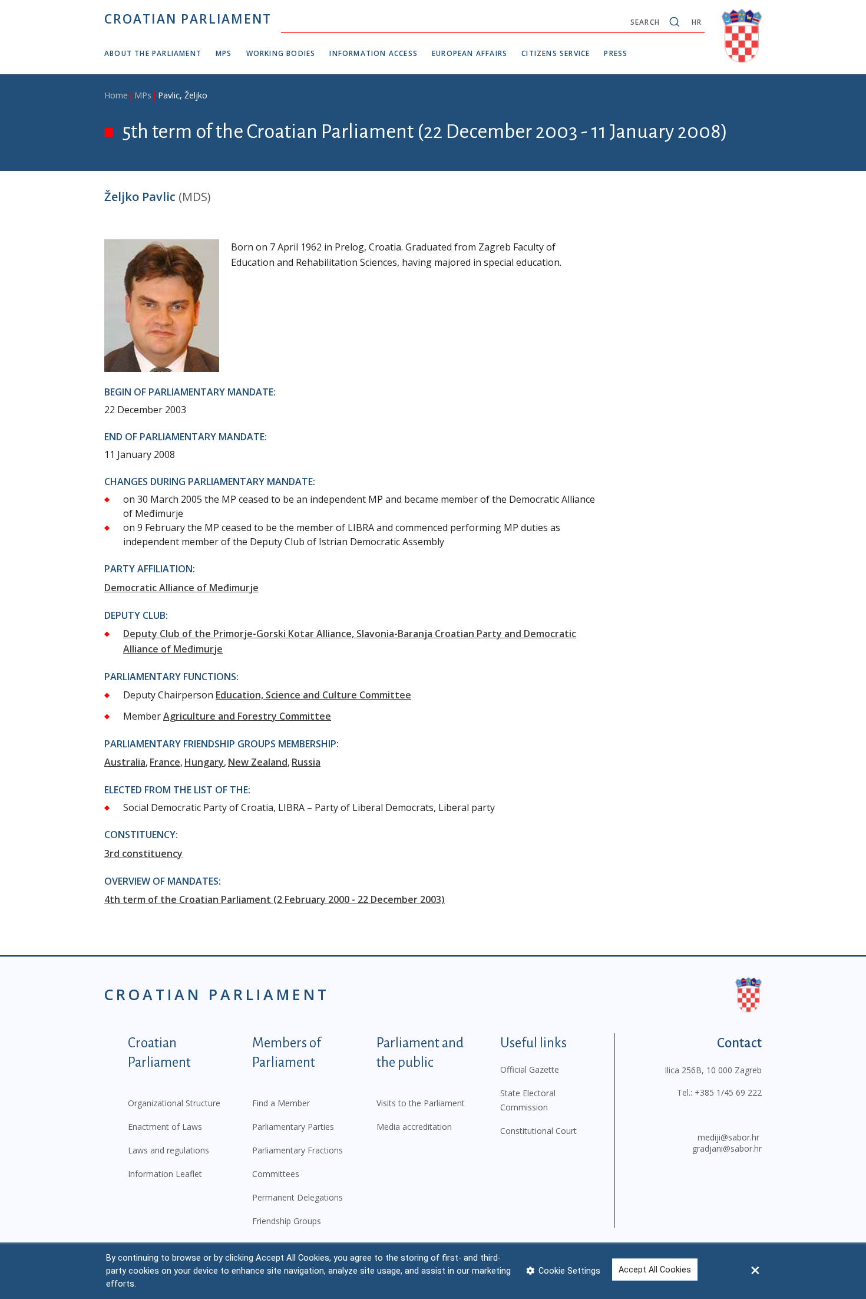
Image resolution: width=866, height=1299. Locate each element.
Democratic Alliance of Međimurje (181, 587)
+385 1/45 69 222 (728, 1092)
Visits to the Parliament (420, 1103)
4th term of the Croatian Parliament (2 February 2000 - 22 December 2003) (274, 899)
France (165, 762)
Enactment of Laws (165, 1126)
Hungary (204, 762)
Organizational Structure (174, 1103)
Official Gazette (529, 1069)
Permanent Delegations (297, 1197)
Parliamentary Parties (293, 1126)
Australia (125, 762)
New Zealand (257, 762)
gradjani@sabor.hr (727, 1148)
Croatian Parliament (188, 19)
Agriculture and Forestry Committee (247, 716)
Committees (275, 1173)
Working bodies (281, 53)
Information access (373, 53)
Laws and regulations (168, 1150)
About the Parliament (152, 53)
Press (615, 53)
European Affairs (469, 53)
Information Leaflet (165, 1173)
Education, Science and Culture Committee (313, 694)
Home (116, 95)
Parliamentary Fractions (297, 1150)
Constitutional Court (538, 1130)
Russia (306, 762)
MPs (224, 53)
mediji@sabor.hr (728, 1137)
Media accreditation (414, 1126)
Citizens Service (555, 53)
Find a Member (281, 1103)
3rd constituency (143, 853)
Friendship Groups (286, 1221)
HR (697, 22)
